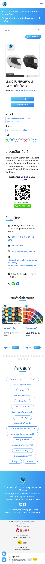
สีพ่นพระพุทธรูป (22, 450)
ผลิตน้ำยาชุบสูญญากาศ (22, 456)
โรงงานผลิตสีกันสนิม (22, 423)
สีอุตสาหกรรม (15, 379)
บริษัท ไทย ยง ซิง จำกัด (25, 90)
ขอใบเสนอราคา (22, 104)
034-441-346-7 (18, 237)
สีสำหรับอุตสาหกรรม (22, 384)
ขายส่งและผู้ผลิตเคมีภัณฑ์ (15, 118)
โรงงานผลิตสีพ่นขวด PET (22, 445)
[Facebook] (18, 283)
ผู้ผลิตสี (30, 118)
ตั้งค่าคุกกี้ (30, 559)
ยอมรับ (35, 559)
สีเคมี (33, 379)
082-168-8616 (34, 512)
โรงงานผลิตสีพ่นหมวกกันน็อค (17, 130)
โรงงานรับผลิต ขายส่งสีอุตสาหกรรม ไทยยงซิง (25, 523)
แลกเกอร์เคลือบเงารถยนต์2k (22, 434)
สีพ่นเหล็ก (22, 401)
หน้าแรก (5, 11)
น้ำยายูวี (15, 461)
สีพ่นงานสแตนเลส (22, 406)
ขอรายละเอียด (22, 99)
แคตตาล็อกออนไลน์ (19, 11)
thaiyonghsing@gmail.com (24, 251)
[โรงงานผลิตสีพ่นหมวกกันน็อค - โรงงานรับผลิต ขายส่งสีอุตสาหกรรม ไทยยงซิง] (22, 60)
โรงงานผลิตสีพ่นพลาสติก (22, 412)
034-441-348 (17, 245)
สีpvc (22, 390)
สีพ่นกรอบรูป (22, 417)
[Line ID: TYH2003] (13, 283)
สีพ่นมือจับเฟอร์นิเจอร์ (22, 395)
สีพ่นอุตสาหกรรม (23, 439)
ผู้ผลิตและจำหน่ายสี (13, 121)
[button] (4, 356)
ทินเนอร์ (30, 461)
